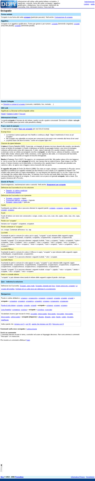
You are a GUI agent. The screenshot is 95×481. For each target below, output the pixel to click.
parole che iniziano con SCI (41, 324)
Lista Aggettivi (6, 310)
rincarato (70, 317)
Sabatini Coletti (12, 114)
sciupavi (57, 305)
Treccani (22, 114)
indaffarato (5, 320)
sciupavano (64, 301)
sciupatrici (38, 301)
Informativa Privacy (78, 477)
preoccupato (42, 314)
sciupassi (24, 298)
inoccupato (69, 314)
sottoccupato (15, 317)
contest (86, 4)
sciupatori (21, 301)
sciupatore (13, 301)
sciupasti (49, 298)
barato (58, 317)
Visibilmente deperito (13, 192)
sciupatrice (30, 301)
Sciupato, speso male (14, 202)
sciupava (46, 301)
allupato (41, 317)
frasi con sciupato (25, 129)
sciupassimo (32, 298)
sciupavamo (54, 301)
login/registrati (89, 2)
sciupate (18, 26)
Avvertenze (90, 477)
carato (64, 317)
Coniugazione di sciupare (63, 17)
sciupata (55, 24)
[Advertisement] (76, 358)
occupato (34, 314)
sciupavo (11, 210)
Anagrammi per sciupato (56, 185)
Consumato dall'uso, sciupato (16, 200)
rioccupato (60, 314)
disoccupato (5, 317)
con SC (28, 324)
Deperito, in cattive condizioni (16, 191)
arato (53, 317)
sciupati (77, 24)
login (28, 340)
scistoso (24, 310)
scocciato (48, 310)
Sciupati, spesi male (27, 286)
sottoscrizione (32, 329)
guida (93, 4)
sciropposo (16, 310)
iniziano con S (19, 324)
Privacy (1, 469)
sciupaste (41, 298)
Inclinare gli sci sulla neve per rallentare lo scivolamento (35, 289)
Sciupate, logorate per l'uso (45, 286)
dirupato (48, 317)
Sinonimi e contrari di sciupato (14, 104)
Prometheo (19, 477)
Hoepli (3, 114)
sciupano (59, 208)
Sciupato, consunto (13, 198)
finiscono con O (58, 324)
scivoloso (40, 310)
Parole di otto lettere (8, 305)
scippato (52, 208)
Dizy (2, 477)
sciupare (27, 17)
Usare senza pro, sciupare (65, 286)
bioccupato (52, 314)
